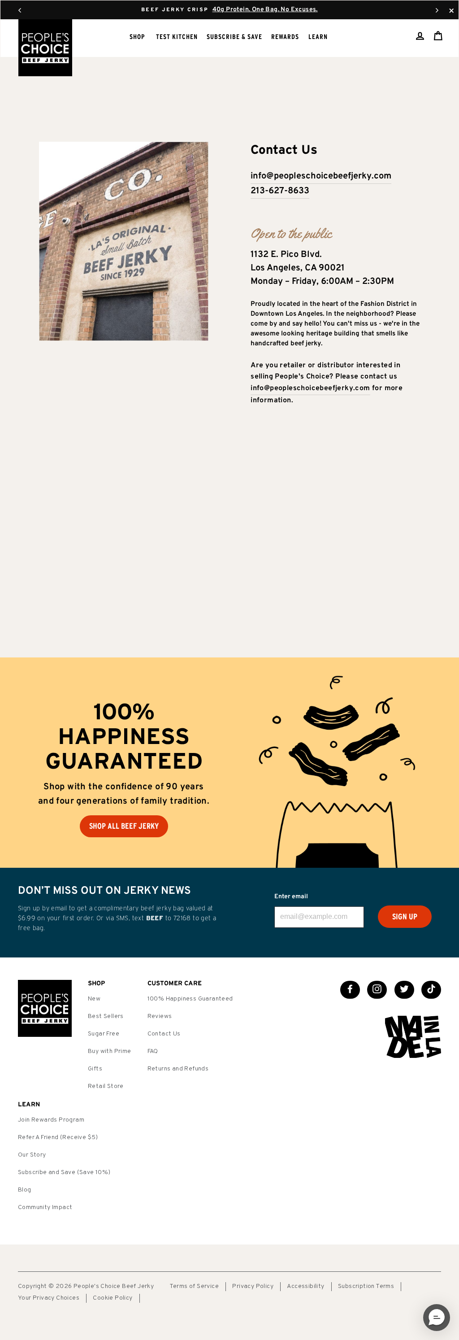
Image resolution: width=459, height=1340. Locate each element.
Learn (318, 36)
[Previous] (19, 10)
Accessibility (305, 1286)
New (94, 999)
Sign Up (404, 916)
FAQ (152, 1051)
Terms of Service (194, 1286)
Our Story (32, 1155)
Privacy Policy (252, 1286)
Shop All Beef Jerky (124, 826)
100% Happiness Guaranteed (190, 999)
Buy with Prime (109, 1051)
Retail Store (106, 1086)
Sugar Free (103, 1034)
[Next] (437, 10)
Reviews (159, 1016)
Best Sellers (106, 1016)
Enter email (291, 896)
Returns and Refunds (178, 1069)
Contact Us (164, 1034)
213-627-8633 (280, 191)
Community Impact (45, 1207)
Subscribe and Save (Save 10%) (64, 1172)
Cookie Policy (112, 1298)
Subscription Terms (366, 1286)
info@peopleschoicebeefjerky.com (321, 176)
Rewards (285, 36)
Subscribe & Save (234, 36)
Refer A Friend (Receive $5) (58, 1137)
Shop (137, 36)
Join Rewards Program (51, 1120)
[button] (436, 1317)
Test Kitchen (177, 36)
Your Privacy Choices (48, 1298)
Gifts (95, 1069)
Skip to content (229, 9)
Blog (24, 1190)
